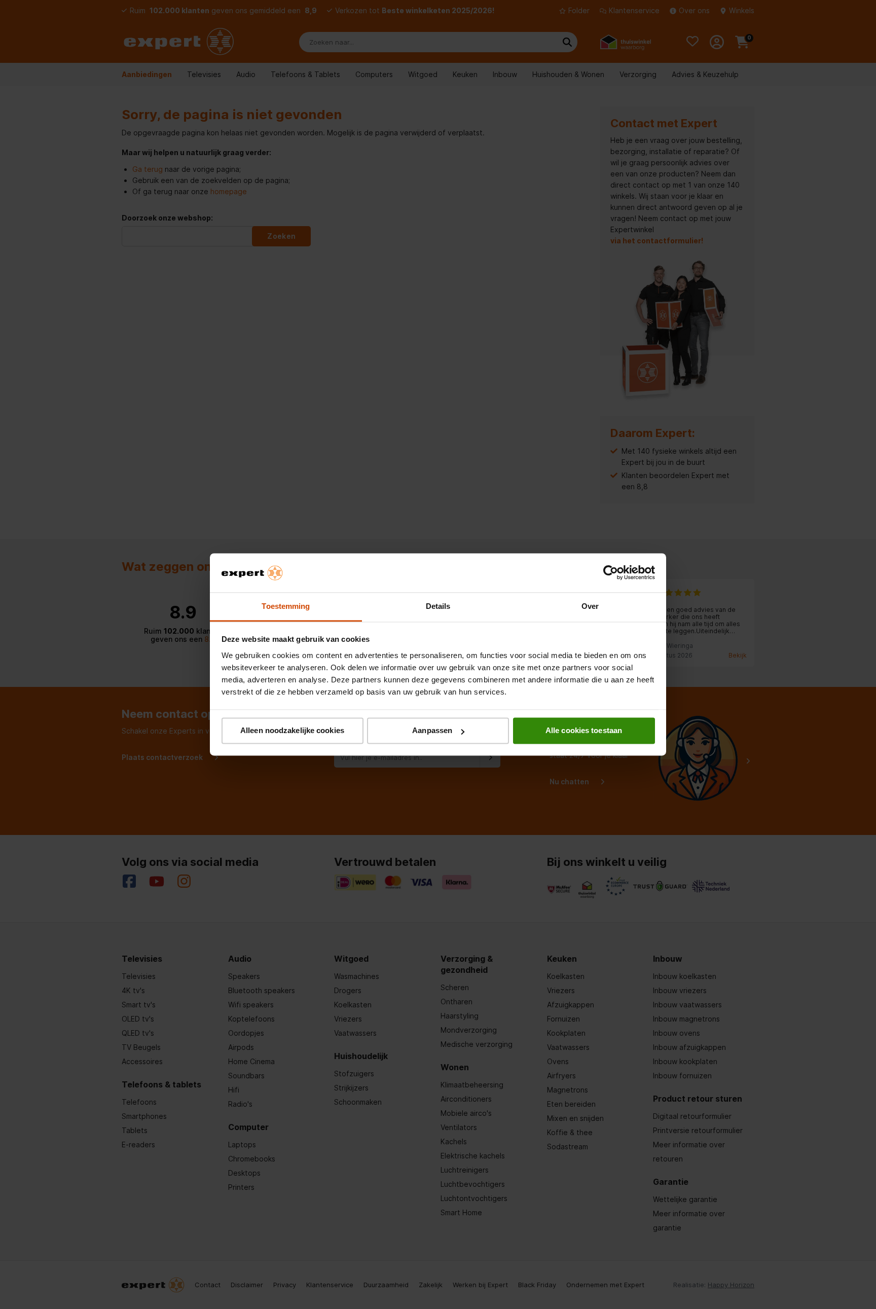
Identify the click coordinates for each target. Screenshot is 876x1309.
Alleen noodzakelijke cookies (292, 730)
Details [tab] (438, 606)
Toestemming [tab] (286, 606)
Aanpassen (432, 730)
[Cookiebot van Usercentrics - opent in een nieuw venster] (610, 572)
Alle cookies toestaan (583, 730)
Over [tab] (590, 606)
